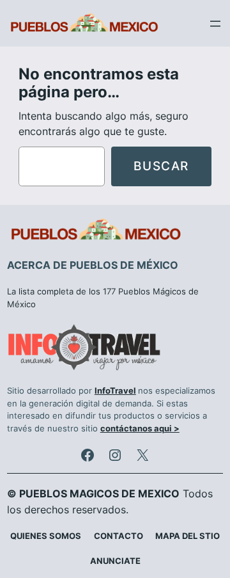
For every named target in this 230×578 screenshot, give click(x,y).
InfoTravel (115, 391)
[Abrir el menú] (215, 23)
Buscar (161, 165)
